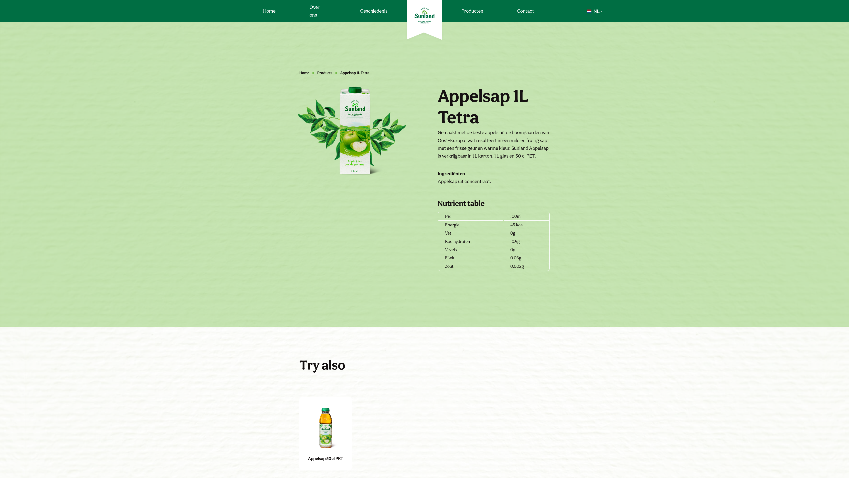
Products (324, 73)
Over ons (314, 11)
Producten (472, 11)
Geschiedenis (374, 11)
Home (269, 11)
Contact (525, 11)
